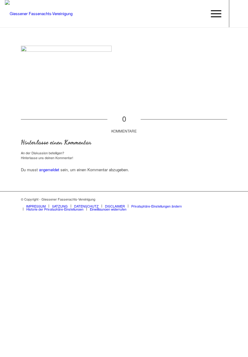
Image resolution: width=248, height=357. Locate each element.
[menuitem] (213, 13)
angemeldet (49, 169)
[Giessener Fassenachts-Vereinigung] (39, 13)
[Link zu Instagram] (238, 13)
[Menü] (213, 13)
